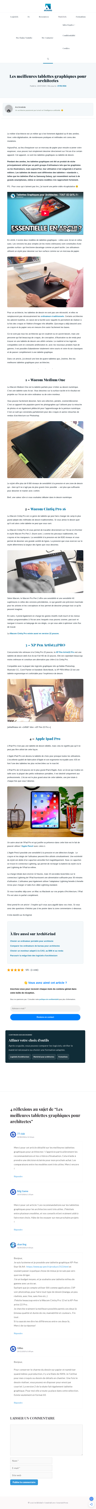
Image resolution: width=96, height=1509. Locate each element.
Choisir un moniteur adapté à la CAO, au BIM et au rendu (36, 951)
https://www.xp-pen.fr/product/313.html (47, 1266)
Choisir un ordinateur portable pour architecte (31, 941)
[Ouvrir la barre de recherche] (48, 59)
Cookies (66, 48)
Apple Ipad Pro (48, 738)
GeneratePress (62, 1503)
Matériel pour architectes (43, 1057)
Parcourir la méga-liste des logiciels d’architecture (33, 955)
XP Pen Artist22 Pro (65, 652)
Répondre (18, 1176)
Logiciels (14, 17)
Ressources (44, 17)
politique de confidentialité (49, 999)
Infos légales (68, 25)
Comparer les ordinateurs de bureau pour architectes (35, 946)
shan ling (21, 1244)
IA (29, 17)
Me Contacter (47, 38)
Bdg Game (22, 1191)
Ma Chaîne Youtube (24, 38)
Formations (81, 17)
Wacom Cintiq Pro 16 (48, 509)
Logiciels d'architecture (19, 1057)
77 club (21, 1133)
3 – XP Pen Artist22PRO (45, 645)
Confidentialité (69, 35)
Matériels (62, 17)
